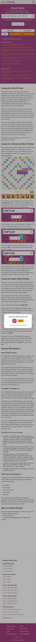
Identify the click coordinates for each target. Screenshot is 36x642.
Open (20, 320)
